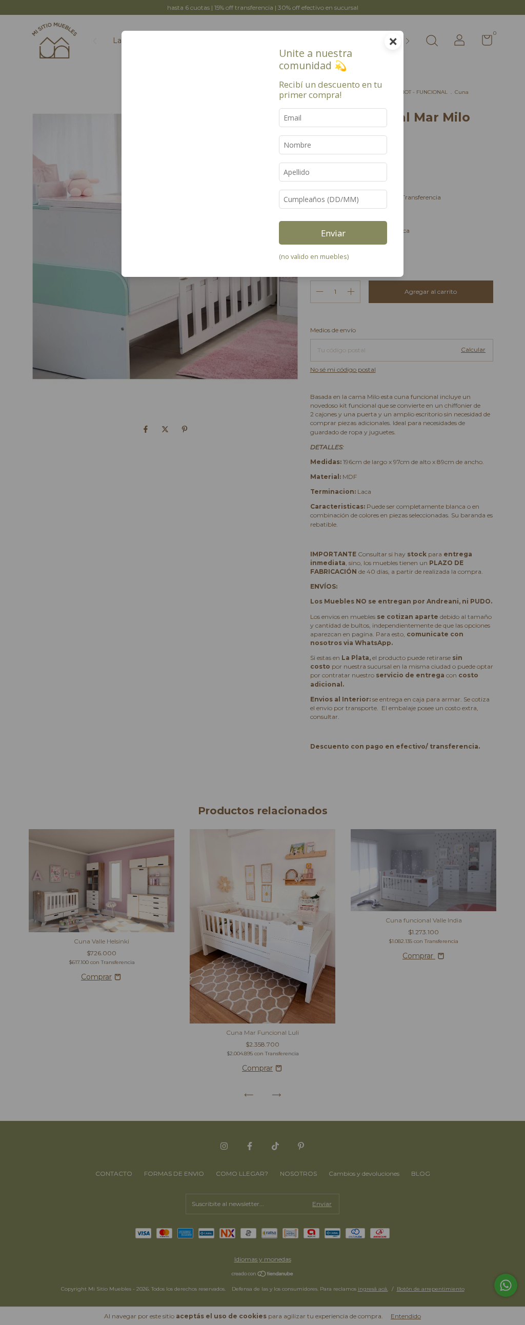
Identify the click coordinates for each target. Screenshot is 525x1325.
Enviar (333, 233)
